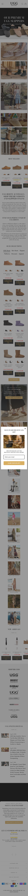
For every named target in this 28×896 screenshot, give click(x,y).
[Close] (25, 428)
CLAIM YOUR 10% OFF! (14, 463)
